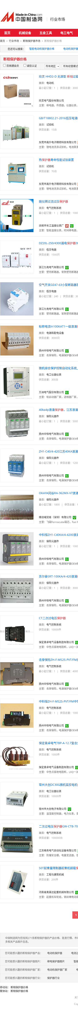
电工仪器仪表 (53, 374)
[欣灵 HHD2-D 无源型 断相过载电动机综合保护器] (16, 90)
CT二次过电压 (52, 618)
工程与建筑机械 (55, 874)
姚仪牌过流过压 (53, 201)
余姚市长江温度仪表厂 (51, 225)
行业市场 (57, 19)
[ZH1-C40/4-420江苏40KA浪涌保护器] (16, 465)
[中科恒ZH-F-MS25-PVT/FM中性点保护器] (16, 715)
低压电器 (51, 249)
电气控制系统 (53, 208)
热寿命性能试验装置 (56, 160)
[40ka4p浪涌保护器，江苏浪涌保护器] (17, 423)
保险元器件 (52, 416)
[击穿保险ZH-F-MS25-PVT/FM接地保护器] (16, 673)
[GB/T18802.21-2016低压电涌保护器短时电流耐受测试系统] (16, 132)
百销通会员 (12, 66)
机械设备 (25, 33)
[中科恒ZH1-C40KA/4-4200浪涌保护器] (16, 548)
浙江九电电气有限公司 (51, 267)
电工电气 (66, 33)
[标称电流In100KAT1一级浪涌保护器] (16, 340)
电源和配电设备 (55, 333)
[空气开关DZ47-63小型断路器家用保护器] (16, 298)
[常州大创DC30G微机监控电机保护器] (17, 798)
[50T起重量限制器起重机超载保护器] (16, 882)
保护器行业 (53, 978)
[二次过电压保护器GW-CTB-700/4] (16, 840)
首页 (7, 33)
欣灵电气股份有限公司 (51, 100)
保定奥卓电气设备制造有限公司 (56, 642)
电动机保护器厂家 (57, 969)
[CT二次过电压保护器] (16, 632)
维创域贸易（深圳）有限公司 (55, 517)
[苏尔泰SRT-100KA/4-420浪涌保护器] (16, 590)
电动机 (50, 83)
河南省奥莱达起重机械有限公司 (56, 892)
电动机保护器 (54, 953)
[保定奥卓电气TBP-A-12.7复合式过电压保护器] (16, 757)
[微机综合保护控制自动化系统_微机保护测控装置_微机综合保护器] (17, 382)
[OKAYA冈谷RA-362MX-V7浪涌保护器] (16, 507)
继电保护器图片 (56, 961)
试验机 (50, 124)
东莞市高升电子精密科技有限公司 (57, 142)
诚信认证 (32, 66)
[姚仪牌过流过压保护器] (16, 215)
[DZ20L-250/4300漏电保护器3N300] (16, 257)
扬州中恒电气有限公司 (51, 350)
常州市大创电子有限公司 (52, 809)
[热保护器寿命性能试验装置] (16, 173)
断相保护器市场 (31, 41)
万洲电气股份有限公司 (51, 392)
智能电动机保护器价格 (41, 49)
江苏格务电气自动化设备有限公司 (57, 850)
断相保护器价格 (19, 987)
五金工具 (46, 33)
